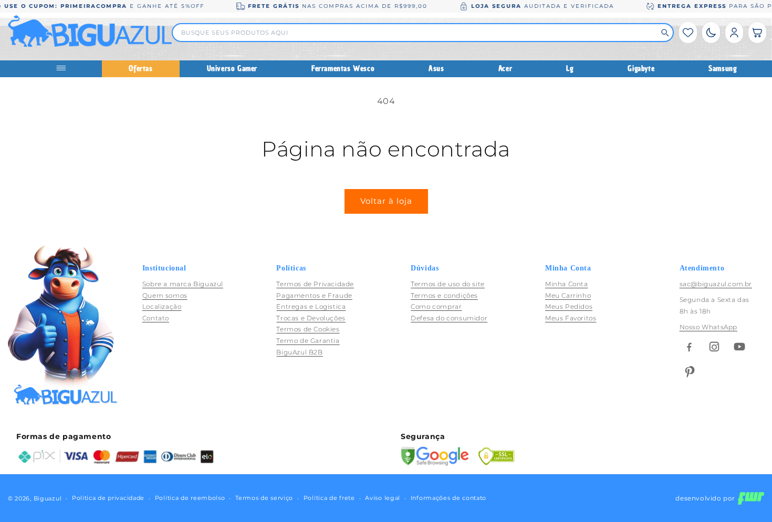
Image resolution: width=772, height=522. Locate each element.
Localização (162, 306)
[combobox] (418, 32)
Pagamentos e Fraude (314, 295)
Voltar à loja (386, 201)
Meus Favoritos (570, 318)
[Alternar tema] (711, 32)
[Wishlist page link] (688, 32)
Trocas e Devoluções (310, 318)
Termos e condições (444, 295)
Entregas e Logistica (311, 306)
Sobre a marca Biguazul (182, 284)
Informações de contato (448, 498)
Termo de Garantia (307, 340)
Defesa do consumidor (449, 318)
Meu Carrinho (568, 295)
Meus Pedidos (568, 306)
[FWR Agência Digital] (751, 498)
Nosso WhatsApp (708, 327)
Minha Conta (566, 284)
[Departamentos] (65, 68)
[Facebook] (689, 346)
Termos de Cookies (307, 329)
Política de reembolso (190, 498)
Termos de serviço (264, 498)
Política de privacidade (108, 498)
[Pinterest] (689, 371)
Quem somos (164, 295)
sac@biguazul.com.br (716, 284)
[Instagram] (714, 346)
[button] (757, 32)
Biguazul (48, 498)
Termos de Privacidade (315, 284)
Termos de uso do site (448, 284)
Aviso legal (382, 498)
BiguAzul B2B (299, 352)
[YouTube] (739, 346)
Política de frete (329, 498)
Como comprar (436, 306)
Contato (155, 318)
